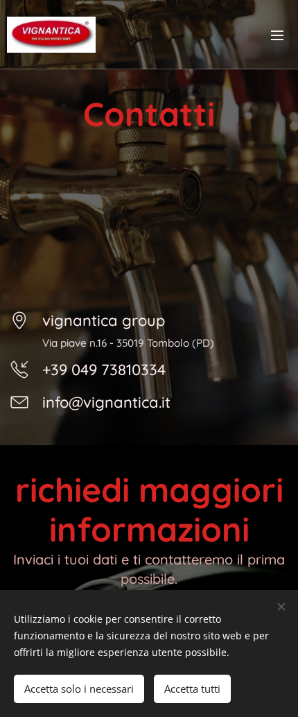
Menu (277, 35)
